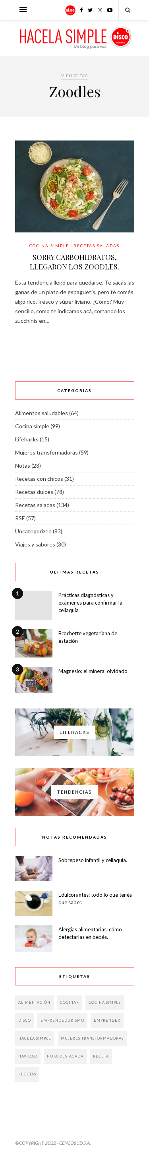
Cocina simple (49, 245)
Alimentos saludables (41, 413)
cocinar (69, 1002)
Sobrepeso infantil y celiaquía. (92, 860)
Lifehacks (27, 439)
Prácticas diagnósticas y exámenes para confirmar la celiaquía (90, 602)
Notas (22, 465)
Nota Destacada (65, 1056)
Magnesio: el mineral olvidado (93, 671)
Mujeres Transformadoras (92, 1038)
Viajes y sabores (35, 544)
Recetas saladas (97, 245)
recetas (27, 1074)
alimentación (34, 1002)
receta (101, 1056)
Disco (24, 1020)
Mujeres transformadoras (46, 452)
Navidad (27, 1056)
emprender (107, 1020)
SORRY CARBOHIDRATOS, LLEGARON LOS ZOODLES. (74, 261)
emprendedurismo (62, 1020)
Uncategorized (33, 531)
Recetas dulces (34, 491)
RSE (20, 518)
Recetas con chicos (39, 478)
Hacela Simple (34, 1038)
